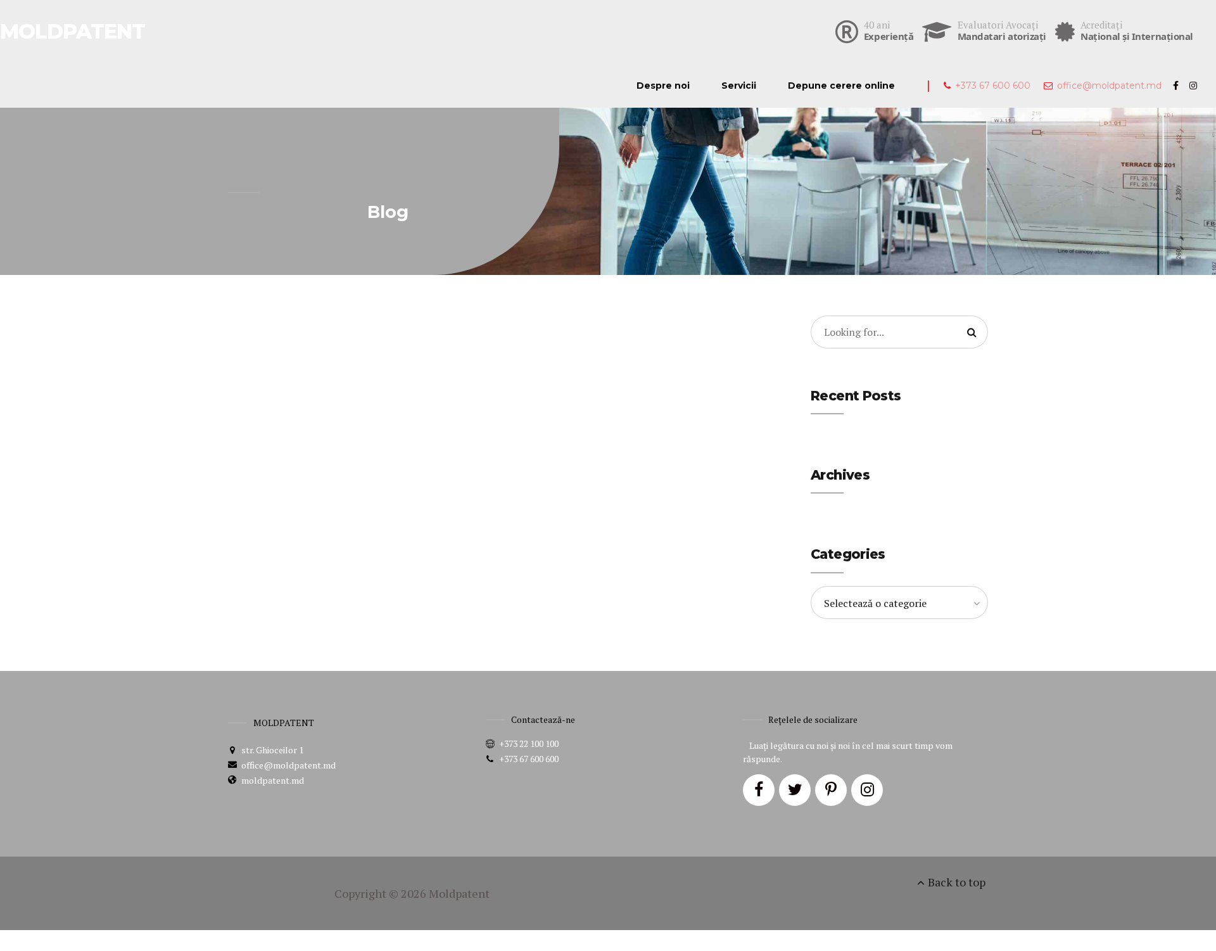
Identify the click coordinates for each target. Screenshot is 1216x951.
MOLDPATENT (72, 31)
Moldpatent (459, 893)
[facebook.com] (759, 790)
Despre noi (663, 85)
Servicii (738, 85)
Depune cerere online (841, 85)
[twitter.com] (795, 790)
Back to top (956, 882)
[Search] (971, 332)
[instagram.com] (867, 790)
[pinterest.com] (831, 790)
